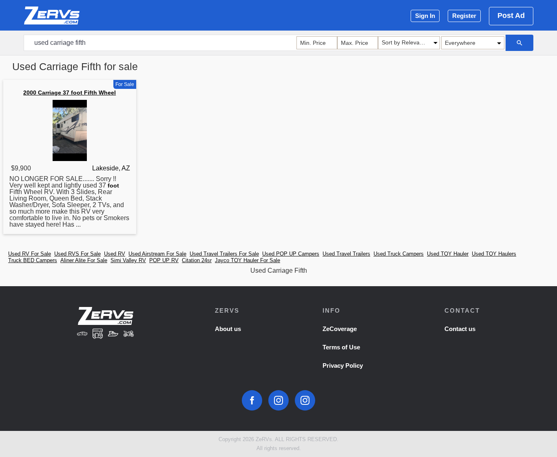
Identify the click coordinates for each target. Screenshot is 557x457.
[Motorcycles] (128, 334)
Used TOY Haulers (494, 254)
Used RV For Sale (29, 254)
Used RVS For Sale (77, 254)
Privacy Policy (343, 365)
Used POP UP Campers (290, 254)
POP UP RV (164, 260)
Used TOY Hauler (448, 254)
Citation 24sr (197, 260)
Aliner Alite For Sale (83, 260)
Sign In (425, 15)
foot (113, 185)
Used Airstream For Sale (157, 254)
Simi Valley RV (128, 260)
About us (228, 328)
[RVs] (98, 334)
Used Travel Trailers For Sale (224, 254)
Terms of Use (341, 347)
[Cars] (82, 334)
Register (464, 15)
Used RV (114, 254)
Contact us (459, 328)
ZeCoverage (340, 328)
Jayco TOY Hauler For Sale (247, 260)
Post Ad (511, 15)
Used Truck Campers (399, 254)
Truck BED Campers (32, 260)
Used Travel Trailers (346, 254)
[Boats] (113, 334)
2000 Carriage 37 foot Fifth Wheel (69, 92)
